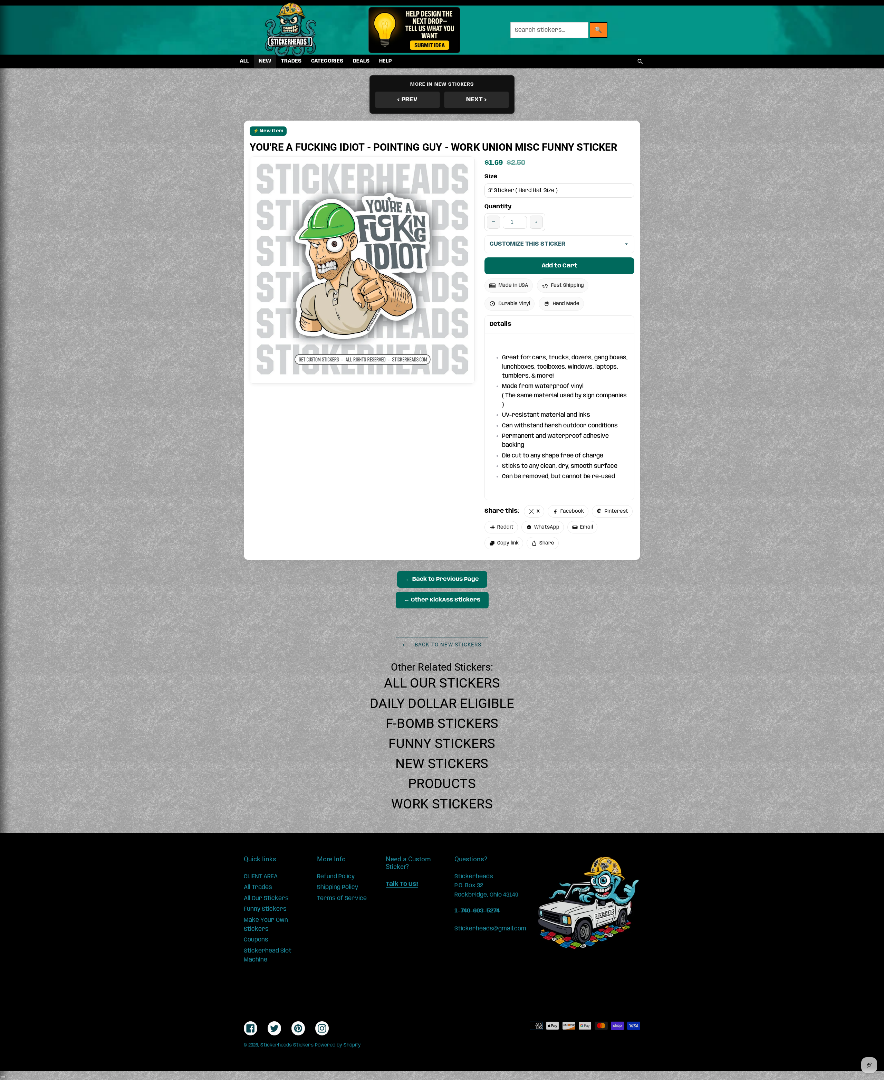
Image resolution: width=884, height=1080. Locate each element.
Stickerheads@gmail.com (490, 929)
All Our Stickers (442, 683)
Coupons (256, 940)
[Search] (640, 61)
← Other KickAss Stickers (442, 600)
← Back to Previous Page (442, 579)
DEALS (361, 61)
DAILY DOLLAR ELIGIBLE (442, 703)
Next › (476, 99)
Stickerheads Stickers (287, 1045)
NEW (265, 61)
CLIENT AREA (261, 876)
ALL (244, 61)
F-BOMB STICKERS (442, 723)
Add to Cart (559, 266)
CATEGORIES (327, 61)
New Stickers (442, 763)
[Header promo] (414, 30)
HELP (385, 61)
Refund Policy (336, 876)
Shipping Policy (337, 887)
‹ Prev (407, 99)
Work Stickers (442, 804)
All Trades (258, 887)
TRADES (291, 61)
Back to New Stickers (447, 645)
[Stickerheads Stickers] (290, 30)
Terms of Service (342, 898)
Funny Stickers (441, 743)
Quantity (498, 206)
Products (442, 783)
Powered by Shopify (338, 1045)
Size (490, 176)
